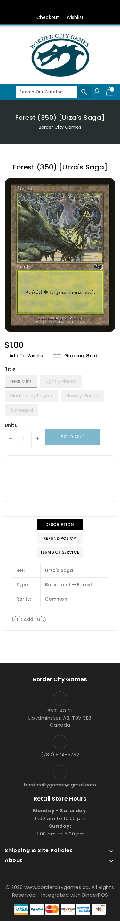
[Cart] (110, 92)
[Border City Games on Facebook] (41, 7)
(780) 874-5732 (60, 754)
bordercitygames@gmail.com (60, 784)
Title (10, 369)
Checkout (47, 17)
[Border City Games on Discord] (78, 7)
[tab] (60, 524)
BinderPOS (95, 895)
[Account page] (97, 92)
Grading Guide (82, 355)
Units (11, 425)
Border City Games (60, 127)
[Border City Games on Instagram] (66, 7)
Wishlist (75, 17)
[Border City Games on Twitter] (54, 7)
